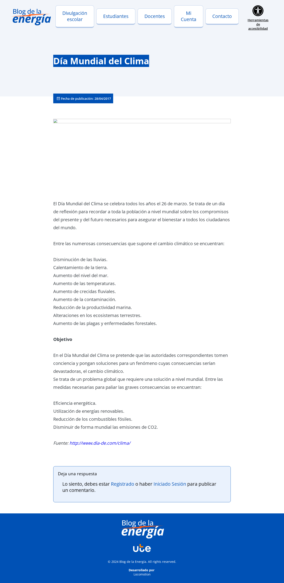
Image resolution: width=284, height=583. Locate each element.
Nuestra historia (71, 22)
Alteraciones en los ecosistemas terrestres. (97, 315)
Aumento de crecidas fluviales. (84, 291)
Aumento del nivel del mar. (80, 275)
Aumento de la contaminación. (84, 299)
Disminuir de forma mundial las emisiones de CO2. (105, 427)
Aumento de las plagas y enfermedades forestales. (105, 323)
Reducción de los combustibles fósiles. (92, 419)
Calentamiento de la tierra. (80, 267)
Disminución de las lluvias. (80, 259)
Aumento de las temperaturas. (84, 283)
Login (181, 22)
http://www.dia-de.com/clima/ (99, 443)
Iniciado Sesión (170, 484)
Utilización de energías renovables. (88, 411)
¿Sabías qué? (109, 25)
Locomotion (142, 574)
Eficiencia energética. (74, 403)
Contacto (222, 16)
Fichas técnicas (152, 25)
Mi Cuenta (188, 16)
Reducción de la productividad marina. (92, 307)
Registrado (122, 484)
